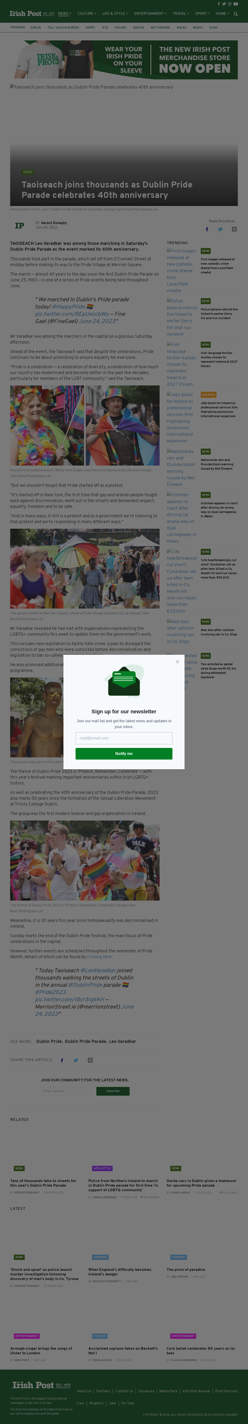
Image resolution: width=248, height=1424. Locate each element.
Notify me (124, 754)
